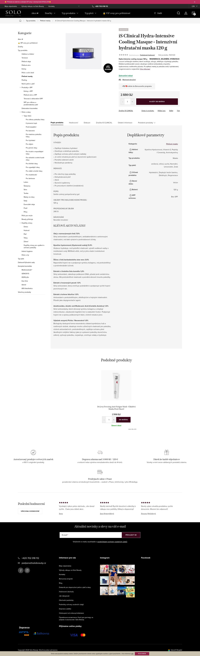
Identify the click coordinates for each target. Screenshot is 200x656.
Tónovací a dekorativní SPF (33, 98)
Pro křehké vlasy (32, 163)
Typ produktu (22, 50)
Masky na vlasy (29, 197)
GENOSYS (25, 273)
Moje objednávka (11, 6)
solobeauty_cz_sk (27, 570)
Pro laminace (30, 178)
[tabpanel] (116, 400)
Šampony (27, 186)
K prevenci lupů (31, 123)
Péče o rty (25, 255)
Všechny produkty (24, 292)
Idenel (24, 285)
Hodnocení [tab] (73, 122)
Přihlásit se (131, 535)
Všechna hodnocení (30, 511)
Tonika (26, 193)
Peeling (24, 80)
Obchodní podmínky (66, 600)
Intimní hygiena (27, 251)
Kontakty (51, 6)
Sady (25, 201)
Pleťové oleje (26, 61)
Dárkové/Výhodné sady (26, 262)
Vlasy (26, 238)
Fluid (25, 208)
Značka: (126, 111)
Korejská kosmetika (25, 266)
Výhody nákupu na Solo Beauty (32, 6)
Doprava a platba (65, 609)
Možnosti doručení (129, 79)
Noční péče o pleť (28, 84)
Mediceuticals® (27, 270)
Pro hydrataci (30, 140)
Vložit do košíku (157, 101)
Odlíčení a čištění (28, 54)
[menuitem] (35, 13)
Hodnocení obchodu (66, 591)
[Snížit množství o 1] (123, 101)
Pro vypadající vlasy (33, 167)
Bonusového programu (143, 86)
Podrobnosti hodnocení (147, 55)
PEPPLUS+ (25, 277)
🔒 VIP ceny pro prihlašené (28, 43)
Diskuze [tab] (87, 122)
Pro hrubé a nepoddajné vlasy (34, 152)
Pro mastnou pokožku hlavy (33, 135)
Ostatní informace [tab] (125, 122)
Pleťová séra (26, 65)
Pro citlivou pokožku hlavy (35, 119)
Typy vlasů (27, 116)
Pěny (25, 212)
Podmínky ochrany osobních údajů (71, 604)
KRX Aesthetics (27, 288)
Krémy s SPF (28, 91)
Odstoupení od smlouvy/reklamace (71, 613)
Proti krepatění (31, 127)
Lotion (26, 182)
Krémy (24, 69)
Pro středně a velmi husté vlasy (35, 158)
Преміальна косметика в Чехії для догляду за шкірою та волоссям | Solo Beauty (76, 618)
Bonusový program (66, 579)
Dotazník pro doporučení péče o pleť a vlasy (75, 587)
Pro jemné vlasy (31, 148)
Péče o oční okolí (28, 72)
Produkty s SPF (27, 87)
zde (132, 654)
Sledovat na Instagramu (119, 601)
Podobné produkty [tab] (145, 122)
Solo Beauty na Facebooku (20, 570)
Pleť (25, 234)
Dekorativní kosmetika (29, 108)
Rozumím (142, 654)
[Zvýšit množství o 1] (132, 101)
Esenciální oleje (29, 204)
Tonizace (25, 58)
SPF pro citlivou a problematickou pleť (31, 103)
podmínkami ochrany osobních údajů (112, 541)
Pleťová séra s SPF (30, 95)
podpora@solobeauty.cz (34, 563)
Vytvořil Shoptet (176, 650)
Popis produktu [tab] (57, 122)
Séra (25, 189)
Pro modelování (31, 175)
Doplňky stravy (27, 223)
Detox (26, 227)
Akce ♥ (20, 39)
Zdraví (26, 241)
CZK (193, 6)
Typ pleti (21, 259)
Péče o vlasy (26, 112)
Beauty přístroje (27, 219)
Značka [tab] (104, 122)
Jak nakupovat (64, 596)
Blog (60, 583)
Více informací (145, 69)
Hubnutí (26, 230)
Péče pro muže (27, 215)
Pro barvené (30, 130)
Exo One (25, 281)
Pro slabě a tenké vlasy (34, 171)
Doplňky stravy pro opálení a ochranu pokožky (34, 246)
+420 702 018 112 (30, 558)
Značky (20, 46)
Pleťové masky (27, 76)
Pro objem (29, 144)
